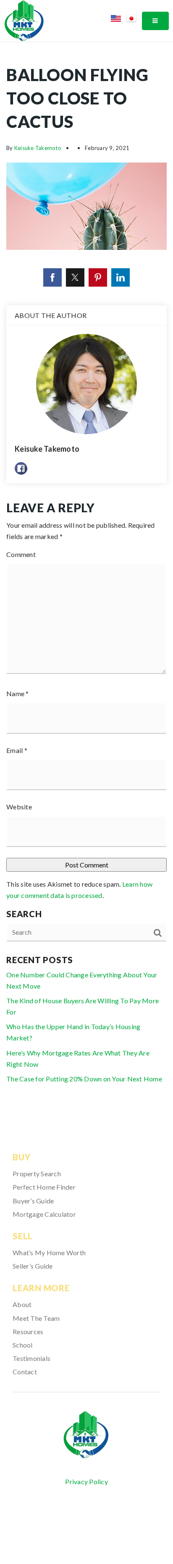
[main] (86, 580)
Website (19, 807)
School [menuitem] (23, 1345)
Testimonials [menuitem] (31, 1358)
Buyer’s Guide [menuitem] (33, 1201)
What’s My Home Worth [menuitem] (49, 1252)
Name (17, 693)
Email (16, 750)
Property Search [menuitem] (37, 1173)
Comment (21, 554)
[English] (118, 19)
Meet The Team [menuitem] (36, 1318)
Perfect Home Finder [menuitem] (44, 1187)
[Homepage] (86, 1435)
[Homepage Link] (24, 20)
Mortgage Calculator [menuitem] (44, 1214)
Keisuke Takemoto (37, 148)
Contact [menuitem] (25, 1372)
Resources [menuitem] (28, 1331)
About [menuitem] (22, 1304)
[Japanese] (134, 19)
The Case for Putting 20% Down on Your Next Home (84, 1079)
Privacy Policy (86, 1481)
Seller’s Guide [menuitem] (33, 1266)
